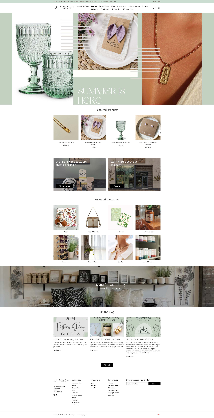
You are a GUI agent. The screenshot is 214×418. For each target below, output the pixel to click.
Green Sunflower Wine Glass (120, 143)
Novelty (74, 397)
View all (107, 365)
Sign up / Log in (156, 1)
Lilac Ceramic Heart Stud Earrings (148, 143)
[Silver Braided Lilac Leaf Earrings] (93, 127)
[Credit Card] (158, 415)
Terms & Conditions (113, 385)
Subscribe (154, 384)
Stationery (120, 232)
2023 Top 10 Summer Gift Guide (139, 339)
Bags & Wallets (93, 232)
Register (92, 383)
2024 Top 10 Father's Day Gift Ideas (68, 339)
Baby (66, 232)
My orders (93, 385)
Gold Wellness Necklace (66, 143)
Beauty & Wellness (148, 262)
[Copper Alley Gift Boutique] (64, 8)
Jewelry (120, 262)
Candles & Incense (148, 232)
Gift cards (126, 9)
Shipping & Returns (113, 393)
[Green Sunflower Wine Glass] (120, 127)
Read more (57, 350)
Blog (132, 9)
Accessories (66, 262)
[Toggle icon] (153, 7)
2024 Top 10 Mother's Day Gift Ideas (105, 339)
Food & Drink (75, 402)
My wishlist (93, 388)
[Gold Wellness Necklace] (66, 127)
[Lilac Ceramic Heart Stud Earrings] (148, 127)
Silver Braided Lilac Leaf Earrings (93, 143)
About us (110, 383)
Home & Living (93, 262)
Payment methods (113, 390)
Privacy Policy (112, 388)
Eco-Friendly (75, 405)
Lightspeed (84, 415)
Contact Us (111, 395)
